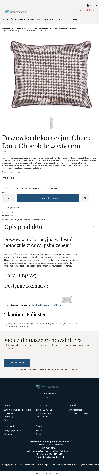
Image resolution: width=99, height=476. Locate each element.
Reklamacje (9, 416)
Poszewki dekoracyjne (42, 28)
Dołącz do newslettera (17, 362)
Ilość (4, 193)
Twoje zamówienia (44, 410)
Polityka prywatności (13, 430)
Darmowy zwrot (51, 188)
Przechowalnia (42, 416)
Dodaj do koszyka (49, 198)
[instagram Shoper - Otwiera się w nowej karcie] (47, 397)
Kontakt (39, 430)
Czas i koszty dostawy (78, 413)
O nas (38, 434)
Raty (6, 420)
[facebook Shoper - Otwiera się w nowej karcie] (41, 397)
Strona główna (7, 28)
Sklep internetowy (46, 473)
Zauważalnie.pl (42, 465)
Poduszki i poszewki (23, 28)
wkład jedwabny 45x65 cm (48, 305)
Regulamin (8, 434)
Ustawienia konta (43, 413)
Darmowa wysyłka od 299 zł (27, 188)
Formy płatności (75, 410)
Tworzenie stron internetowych (63, 465)
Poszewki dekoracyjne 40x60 (65, 28)
